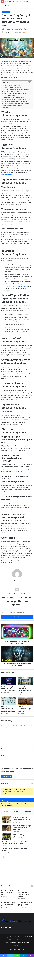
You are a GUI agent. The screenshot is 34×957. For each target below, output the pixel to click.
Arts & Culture (6, 12)
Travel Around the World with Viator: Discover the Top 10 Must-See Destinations (16, 843)
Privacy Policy (12, 942)
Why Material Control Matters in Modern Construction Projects (25, 904)
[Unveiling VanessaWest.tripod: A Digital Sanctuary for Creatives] (25, 701)
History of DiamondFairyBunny (12, 87)
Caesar (6, 32)
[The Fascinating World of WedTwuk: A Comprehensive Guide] (8, 681)
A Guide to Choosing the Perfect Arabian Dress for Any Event (22, 819)
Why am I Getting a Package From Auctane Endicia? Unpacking (22, 827)
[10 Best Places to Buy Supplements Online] (6, 836)
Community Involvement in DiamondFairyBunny (16, 99)
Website (3, 762)
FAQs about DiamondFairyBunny (13, 105)
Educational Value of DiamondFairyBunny (15, 101)
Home (6, 942)
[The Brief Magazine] (11, 5)
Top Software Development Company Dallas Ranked (18, 1)
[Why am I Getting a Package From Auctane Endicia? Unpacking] (6, 828)
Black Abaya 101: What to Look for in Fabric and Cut (8, 892)
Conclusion (7, 107)
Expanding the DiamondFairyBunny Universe (16, 103)
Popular (5, 812)
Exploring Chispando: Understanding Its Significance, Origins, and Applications (24, 689)
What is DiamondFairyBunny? (11, 85)
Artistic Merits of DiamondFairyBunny (14, 97)
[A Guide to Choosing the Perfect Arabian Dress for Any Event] (6, 819)
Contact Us (17, 945)
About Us (20, 942)
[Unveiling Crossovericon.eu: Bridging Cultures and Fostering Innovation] (8, 701)
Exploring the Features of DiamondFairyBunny (16, 89)
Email (3, 755)
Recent (16, 812)
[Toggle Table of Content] (29, 82)
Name (3, 749)
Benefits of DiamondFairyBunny (13, 91)
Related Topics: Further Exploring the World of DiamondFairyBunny (16, 94)
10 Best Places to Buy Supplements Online (19, 835)
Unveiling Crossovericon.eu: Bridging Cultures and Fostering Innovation (8, 709)
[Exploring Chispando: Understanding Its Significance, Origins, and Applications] (25, 681)
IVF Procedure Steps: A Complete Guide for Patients (8, 904)
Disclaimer (26, 942)
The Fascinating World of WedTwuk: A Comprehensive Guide (8, 688)
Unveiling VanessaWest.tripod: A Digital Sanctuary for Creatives (25, 709)
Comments (27, 812)
